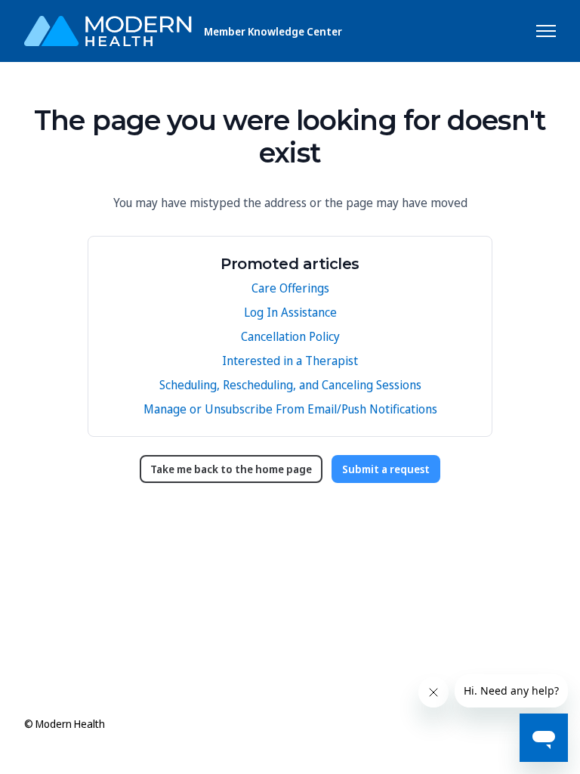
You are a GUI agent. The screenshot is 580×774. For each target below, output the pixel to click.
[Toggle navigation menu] (546, 31)
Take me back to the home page (231, 469)
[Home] (108, 31)
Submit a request (386, 469)
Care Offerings (290, 288)
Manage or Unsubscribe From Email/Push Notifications (290, 409)
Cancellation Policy (290, 336)
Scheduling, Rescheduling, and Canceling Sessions (290, 384)
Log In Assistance (290, 312)
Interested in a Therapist (290, 360)
